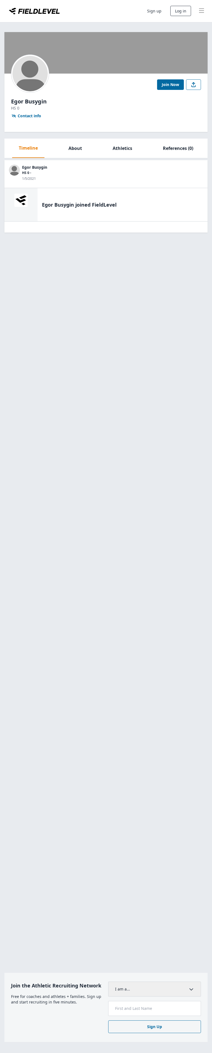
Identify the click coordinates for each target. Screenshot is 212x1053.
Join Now (170, 84)
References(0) (178, 148)
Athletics (122, 148)
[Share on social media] (193, 84)
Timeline (28, 148)
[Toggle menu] (201, 11)
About (75, 148)
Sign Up (154, 1026)
